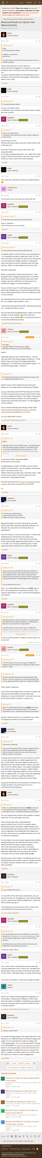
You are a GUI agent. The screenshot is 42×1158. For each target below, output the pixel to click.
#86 (40, 212)
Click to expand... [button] (21, 456)
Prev (14, 1063)
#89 (40, 434)
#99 (40, 993)
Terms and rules (15, 1149)
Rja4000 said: (6, 45)
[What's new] (35, 2)
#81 (40, 41)
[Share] (36, 41)
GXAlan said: (6, 438)
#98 (40, 963)
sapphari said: (6, 617)
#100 (39, 1023)
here (27, 13)
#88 (40, 337)
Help (33, 1149)
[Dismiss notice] (39, 8)
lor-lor (7, 1103)
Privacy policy (26, 1149)
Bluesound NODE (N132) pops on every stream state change (22, 1122)
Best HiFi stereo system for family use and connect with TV (22, 1111)
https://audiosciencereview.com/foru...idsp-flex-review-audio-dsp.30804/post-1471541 (19, 411)
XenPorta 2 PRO (6, 1156)
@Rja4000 (5, 782)
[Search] (39, 2)
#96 (40, 882)
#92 (40, 612)
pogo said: (5, 130)
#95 (40, 800)
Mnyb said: (5, 374)
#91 (40, 563)
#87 (40, 243)
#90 (40, 506)
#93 (40, 655)
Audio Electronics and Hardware (27, 1115)
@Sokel (3, 392)
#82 (40, 97)
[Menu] (2, 2)
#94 (40, 737)
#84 (40, 176)
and (12, 323)
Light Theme (7, 1146)
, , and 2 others (15, 420)
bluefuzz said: (6, 931)
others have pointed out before (28, 1045)
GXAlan (5, 28)
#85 (40, 195)
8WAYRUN (24, 1156)
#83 (40, 126)
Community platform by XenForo (19, 1153)
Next (27, 1063)
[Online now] (5, 502)
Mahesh (8, 1093)
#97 (40, 927)
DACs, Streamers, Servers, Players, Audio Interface (23, 1083)
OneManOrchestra (11, 1115)
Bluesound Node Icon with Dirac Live (21, 1091)
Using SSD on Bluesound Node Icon (21, 1101)
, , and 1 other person (16, 1009)
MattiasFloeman (10, 1082)
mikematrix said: (7, 216)
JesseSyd (8, 1126)
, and (11, 913)
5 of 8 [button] (21, 1063)
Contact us (5, 1149)
